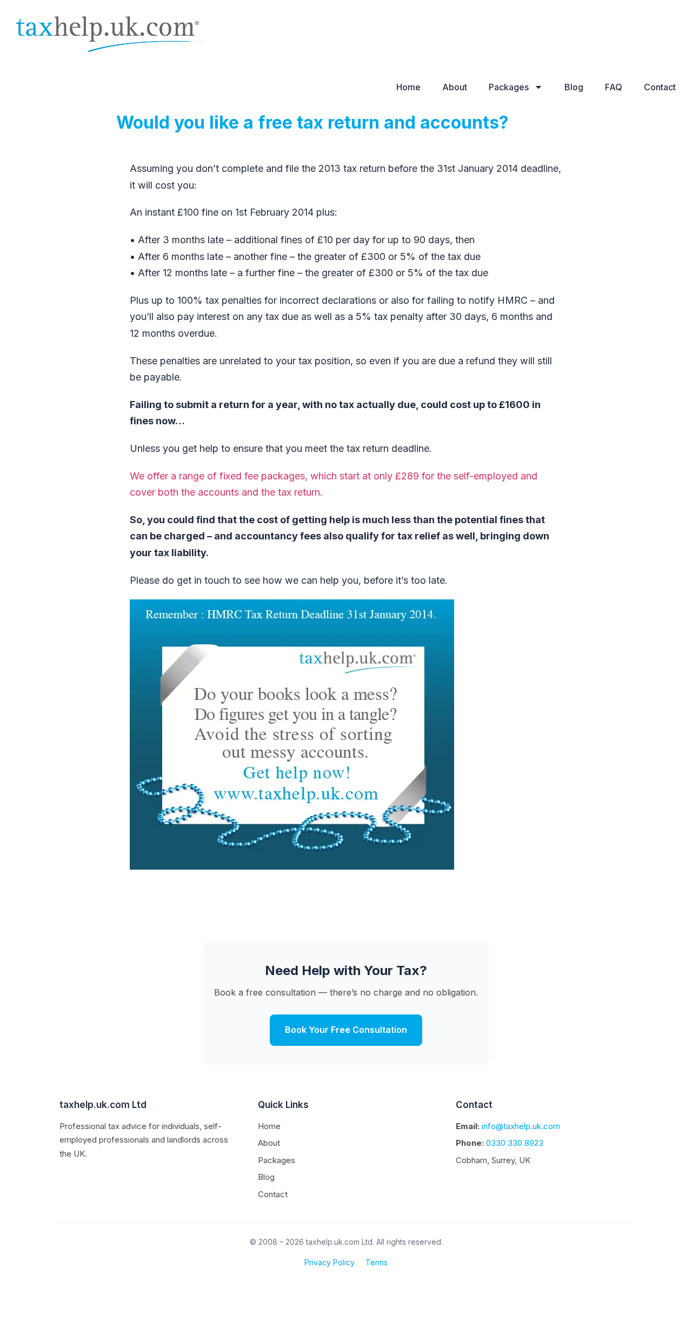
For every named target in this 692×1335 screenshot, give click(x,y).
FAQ (613, 87)
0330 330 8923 (514, 1143)
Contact (660, 87)
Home (408, 87)
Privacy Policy (329, 1262)
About (454, 87)
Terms (376, 1262)
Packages (509, 87)
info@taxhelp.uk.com (521, 1126)
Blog (573, 87)
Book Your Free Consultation (346, 1029)
